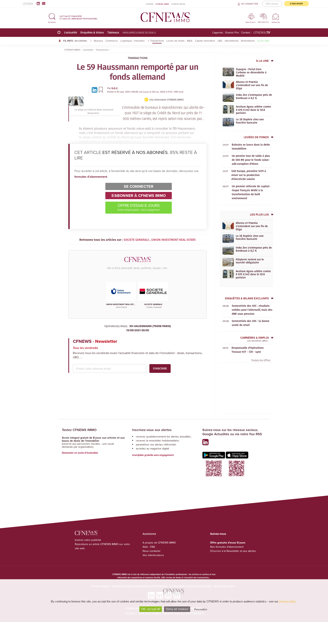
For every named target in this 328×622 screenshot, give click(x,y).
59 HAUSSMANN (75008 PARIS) (148, 328)
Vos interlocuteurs (153, 555)
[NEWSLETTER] (276, 16)
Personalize (200, 609)
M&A (189, 40)
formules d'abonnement (90, 176)
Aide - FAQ (149, 547)
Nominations (248, 40)
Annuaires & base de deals (139, 32)
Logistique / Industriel (132, 40)
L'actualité (70, 32)
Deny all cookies (177, 609)
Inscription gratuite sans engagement (153, 455)
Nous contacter (152, 551)
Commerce (111, 40)
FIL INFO (75, 41)
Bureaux (98, 40)
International (231, 40)
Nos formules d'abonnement (227, 547)
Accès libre (263, 40)
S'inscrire (160, 368)
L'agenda (217, 32)
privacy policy (287, 601)
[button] (52, 17)
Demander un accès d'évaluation (80, 453)
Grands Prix (232, 32)
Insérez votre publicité (88, 540)
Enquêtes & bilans (92, 32)
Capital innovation (205, 40)
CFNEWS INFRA (178, 4)
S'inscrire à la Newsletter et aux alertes (233, 551)
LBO (220, 40)
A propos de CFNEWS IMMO (159, 542)
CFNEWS (150, 4)
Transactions (157, 40)
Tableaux (113, 32)
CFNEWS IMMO (162, 4)
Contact (245, 32)
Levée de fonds (175, 40)
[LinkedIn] (39, 3)
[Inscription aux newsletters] (43, 3)
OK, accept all (150, 609)
